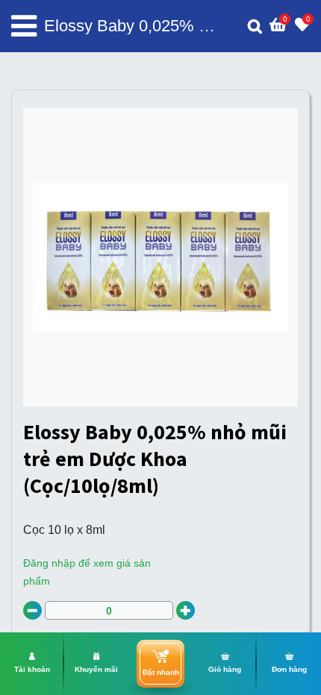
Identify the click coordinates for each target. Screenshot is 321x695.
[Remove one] (32, 610)
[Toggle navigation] (24, 26)
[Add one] (185, 610)
